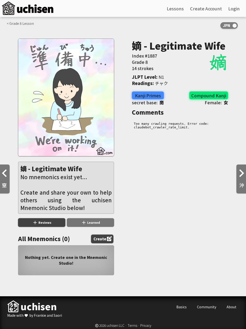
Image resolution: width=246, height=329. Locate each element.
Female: (216, 102)
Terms (132, 325)
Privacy (145, 325)
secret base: (148, 102)
